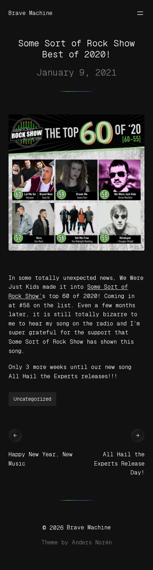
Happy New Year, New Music (41, 459)
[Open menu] (140, 13)
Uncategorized (32, 399)
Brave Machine (30, 13)
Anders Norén (92, 542)
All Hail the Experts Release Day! (119, 463)
